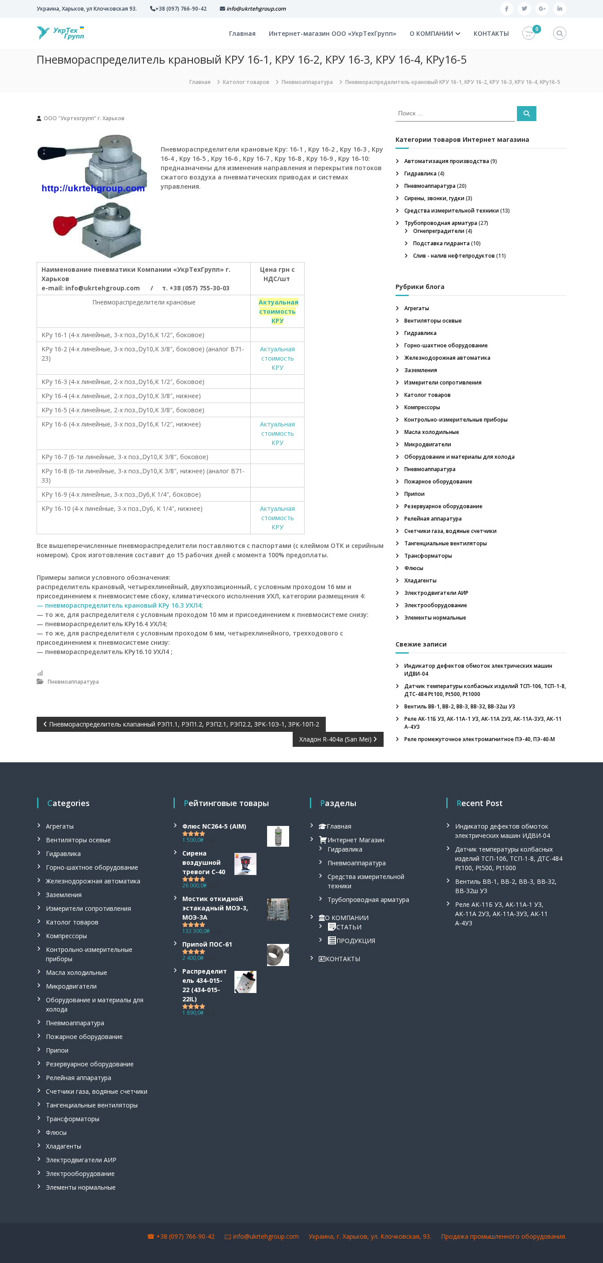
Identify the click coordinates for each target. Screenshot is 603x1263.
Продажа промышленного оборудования (503, 1236)
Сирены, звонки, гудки (434, 198)
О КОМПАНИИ (431, 33)
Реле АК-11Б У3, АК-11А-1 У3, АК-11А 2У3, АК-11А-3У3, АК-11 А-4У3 (501, 913)
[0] (529, 33)
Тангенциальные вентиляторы (445, 543)
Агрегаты (416, 308)
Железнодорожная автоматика (447, 357)
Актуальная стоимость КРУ (277, 358)
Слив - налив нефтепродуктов (454, 255)
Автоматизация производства (446, 161)
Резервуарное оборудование (443, 506)
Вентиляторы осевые (433, 320)
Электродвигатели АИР (436, 593)
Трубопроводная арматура (440, 223)
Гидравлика (420, 173)
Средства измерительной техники (451, 210)
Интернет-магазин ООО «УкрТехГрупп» (332, 33)
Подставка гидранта (441, 243)
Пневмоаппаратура (307, 82)
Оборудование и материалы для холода (459, 456)
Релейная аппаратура (433, 518)
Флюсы (413, 568)
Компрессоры (422, 407)
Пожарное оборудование (438, 481)
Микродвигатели (427, 444)
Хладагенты (420, 580)
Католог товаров (246, 82)
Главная (242, 33)
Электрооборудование (435, 605)
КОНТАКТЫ (491, 33)
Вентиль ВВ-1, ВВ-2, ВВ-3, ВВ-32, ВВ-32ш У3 (459, 706)
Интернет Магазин (356, 840)
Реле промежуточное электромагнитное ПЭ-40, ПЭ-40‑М (479, 739)
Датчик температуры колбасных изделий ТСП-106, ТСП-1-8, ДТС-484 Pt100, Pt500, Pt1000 (508, 858)
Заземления (420, 370)
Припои (414, 494)
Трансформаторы (428, 555)
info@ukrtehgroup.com (266, 1236)
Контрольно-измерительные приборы (456, 419)
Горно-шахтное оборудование (446, 345)
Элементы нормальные (435, 617)
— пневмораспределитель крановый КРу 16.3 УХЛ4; (120, 605)
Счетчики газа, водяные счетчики (450, 531)
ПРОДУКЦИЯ (355, 940)
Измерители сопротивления (443, 382)
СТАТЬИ (349, 927)
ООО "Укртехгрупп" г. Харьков (84, 118)
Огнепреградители (438, 231)
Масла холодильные (431, 432)
